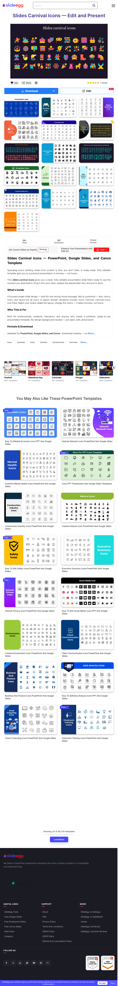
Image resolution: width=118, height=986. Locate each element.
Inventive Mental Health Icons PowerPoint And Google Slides (30, 485)
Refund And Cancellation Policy (57, 941)
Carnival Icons (58, 342)
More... (84, 342)
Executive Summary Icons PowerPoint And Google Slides (85, 569)
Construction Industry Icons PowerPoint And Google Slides (29, 527)
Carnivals (21, 342)
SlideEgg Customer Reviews (94, 931)
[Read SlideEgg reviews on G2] (92, 963)
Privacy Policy (49, 921)
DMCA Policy (48, 931)
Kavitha (93, 242)
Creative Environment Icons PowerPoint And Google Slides (29, 654)
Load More (59, 839)
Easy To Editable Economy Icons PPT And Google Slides (28, 442)
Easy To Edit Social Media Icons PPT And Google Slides (84, 612)
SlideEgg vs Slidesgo (90, 912)
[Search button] (94, 5)
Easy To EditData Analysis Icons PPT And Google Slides (85, 697)
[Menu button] (113, 5)
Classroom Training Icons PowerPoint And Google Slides (85, 739)
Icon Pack (74, 342)
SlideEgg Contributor (90, 926)
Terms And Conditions (52, 926)
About (45, 912)
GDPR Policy (48, 936)
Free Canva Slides (12, 926)
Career (84, 921)
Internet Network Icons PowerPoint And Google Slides (87, 441)
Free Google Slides (13, 916)
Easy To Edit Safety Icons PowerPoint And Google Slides (28, 569)
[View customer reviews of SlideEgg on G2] (108, 963)
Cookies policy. (48, 984)
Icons (9, 342)
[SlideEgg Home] (59, 856)
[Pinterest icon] (36, 83)
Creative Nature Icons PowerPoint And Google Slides (86, 526)
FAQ (44, 916)
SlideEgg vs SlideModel (92, 916)
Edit (99, 90)
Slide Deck (9, 931)
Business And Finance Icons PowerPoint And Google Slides (29, 697)
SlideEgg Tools (11, 912)
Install (102, 250)
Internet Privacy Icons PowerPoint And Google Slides (30, 611)
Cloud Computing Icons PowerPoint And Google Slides (30, 738)
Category (8, 936)
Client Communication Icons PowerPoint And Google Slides (86, 654)
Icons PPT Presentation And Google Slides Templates (87, 483)
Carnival (43, 342)
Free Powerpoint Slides (15, 921)
